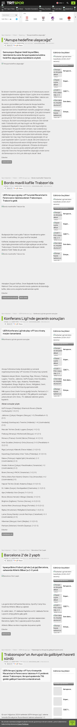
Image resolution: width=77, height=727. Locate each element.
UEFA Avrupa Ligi (24, 178)
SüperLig (22, 35)
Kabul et (72, 723)
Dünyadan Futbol (24, 550)
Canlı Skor (5, 19)
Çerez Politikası (22, 724)
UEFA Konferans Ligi (25, 314)
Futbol (15, 35)
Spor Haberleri (6, 35)
